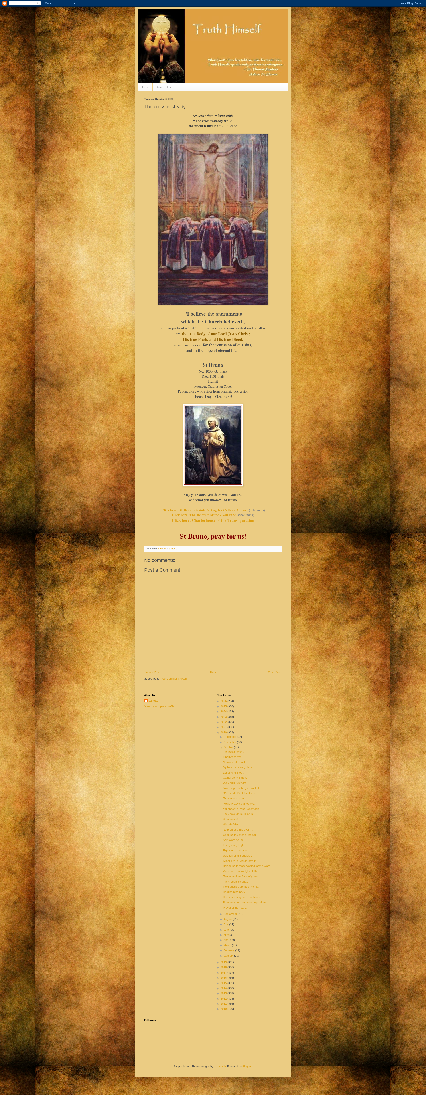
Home (145, 87)
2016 (224, 977)
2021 (224, 727)
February (229, 950)
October (229, 747)
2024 (224, 711)
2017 (224, 972)
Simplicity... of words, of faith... (240, 861)
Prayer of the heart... (235, 907)
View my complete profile (159, 706)
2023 (224, 716)
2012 (224, 998)
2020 (224, 732)
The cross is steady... (235, 881)
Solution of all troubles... (237, 855)
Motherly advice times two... (239, 803)
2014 (224, 988)
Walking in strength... (235, 783)
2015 (224, 983)
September (231, 914)
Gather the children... (235, 777)
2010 (224, 1008)
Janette (153, 700)
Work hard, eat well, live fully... (241, 871)
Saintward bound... (234, 840)
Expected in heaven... (236, 850)
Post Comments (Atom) (174, 678)
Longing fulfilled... (233, 772)
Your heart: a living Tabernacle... (242, 809)
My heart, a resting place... (238, 767)
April (227, 940)
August (228, 919)
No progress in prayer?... (238, 829)
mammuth (220, 1066)
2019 (224, 962)
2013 (224, 993)
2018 (224, 967)
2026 (224, 701)
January (229, 955)
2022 (224, 722)
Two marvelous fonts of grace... (241, 876)
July (226, 924)
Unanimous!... (231, 819)
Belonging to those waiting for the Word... (247, 866)
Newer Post (152, 672)
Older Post (274, 672)
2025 (224, 706)
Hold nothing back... (235, 892)
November (230, 742)
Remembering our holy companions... (245, 902)
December (230, 736)
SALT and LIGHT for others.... (240, 793)
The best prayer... (233, 751)
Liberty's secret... (233, 757)
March (228, 945)
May (226, 934)
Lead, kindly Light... (234, 845)
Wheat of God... (232, 824)
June (227, 929)
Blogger (247, 1066)
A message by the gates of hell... (242, 788)
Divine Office (165, 87)
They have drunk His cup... (239, 814)
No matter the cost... (235, 762)
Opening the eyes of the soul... (241, 835)
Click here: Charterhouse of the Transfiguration (213, 520)
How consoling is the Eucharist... (242, 897)
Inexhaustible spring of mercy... (241, 886)
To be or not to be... (234, 798)
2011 (224, 1003)
